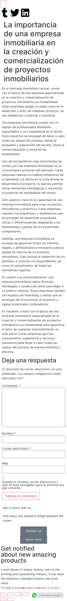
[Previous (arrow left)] (3, 599)
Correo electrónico (16, 448)
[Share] (10, 594)
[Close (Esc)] (3, 594)
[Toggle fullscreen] (18, 594)
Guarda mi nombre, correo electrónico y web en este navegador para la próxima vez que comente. (33, 484)
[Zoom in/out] (25, 594)
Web (5, 463)
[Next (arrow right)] (10, 599)
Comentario (11, 385)
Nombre (9, 433)
